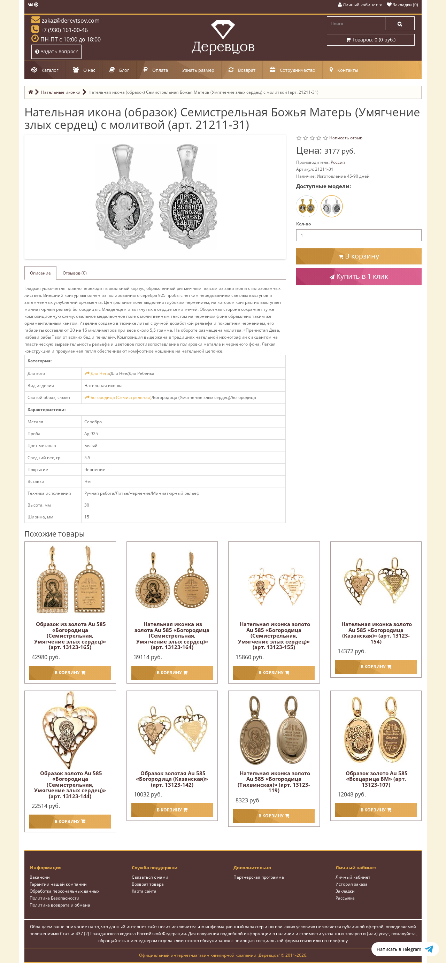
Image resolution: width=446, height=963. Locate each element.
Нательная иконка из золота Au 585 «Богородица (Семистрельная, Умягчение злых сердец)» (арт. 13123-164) (171, 635)
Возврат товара (148, 884)
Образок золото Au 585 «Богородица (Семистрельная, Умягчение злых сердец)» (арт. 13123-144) (70, 785)
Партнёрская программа (258, 877)
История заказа (352, 884)
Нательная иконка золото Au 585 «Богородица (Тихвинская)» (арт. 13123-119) (274, 782)
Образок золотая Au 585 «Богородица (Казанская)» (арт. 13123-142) (172, 779)
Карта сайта (144, 891)
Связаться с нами (150, 877)
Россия (338, 162)
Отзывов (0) (75, 273)
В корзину (361, 256)
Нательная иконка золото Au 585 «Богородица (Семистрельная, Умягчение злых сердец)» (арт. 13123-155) (274, 635)
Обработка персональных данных (64, 891)
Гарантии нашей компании (58, 884)
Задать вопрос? (58, 51)
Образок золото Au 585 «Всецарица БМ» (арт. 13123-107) (377, 779)
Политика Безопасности (54, 898)
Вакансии (40, 877)
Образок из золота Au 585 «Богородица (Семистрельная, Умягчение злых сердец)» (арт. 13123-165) (70, 635)
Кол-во (303, 224)
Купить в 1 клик (361, 276)
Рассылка (345, 898)
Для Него (100, 373)
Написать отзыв (345, 138)
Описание (40, 273)
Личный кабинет (353, 877)
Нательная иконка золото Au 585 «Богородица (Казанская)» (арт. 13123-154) (376, 633)
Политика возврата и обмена (60, 905)
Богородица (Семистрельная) (121, 397)
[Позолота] (306, 206)
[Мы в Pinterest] (36, 5)
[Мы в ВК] (30, 5)
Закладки (345, 891)
